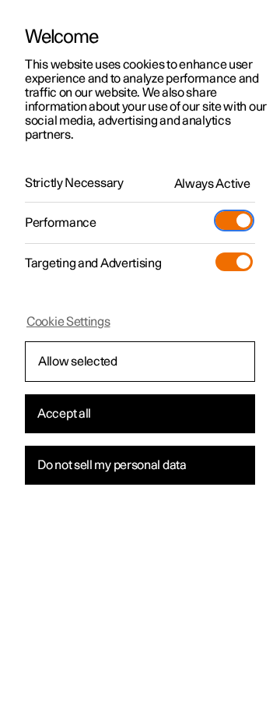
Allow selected (77, 361)
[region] (140, 353)
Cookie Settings (68, 322)
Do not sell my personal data (112, 465)
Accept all (64, 414)
